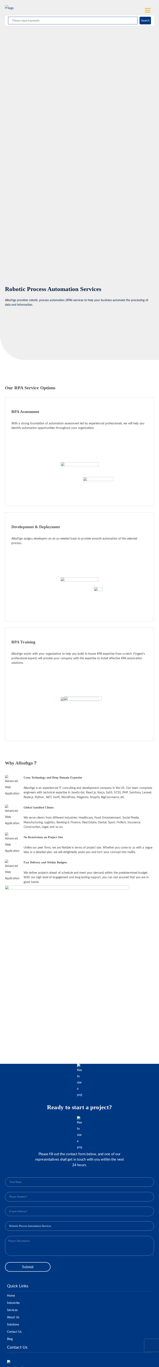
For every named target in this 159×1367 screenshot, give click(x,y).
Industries (13, 1303)
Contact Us (14, 1331)
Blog (10, 1339)
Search (145, 20)
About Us (13, 1317)
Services (12, 1310)
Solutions (13, 1324)
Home (11, 1295)
